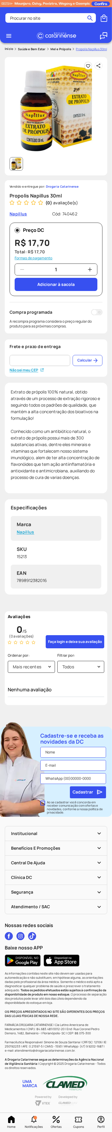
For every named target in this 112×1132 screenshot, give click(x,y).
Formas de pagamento (34, 258)
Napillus (25, 532)
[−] (22, 269)
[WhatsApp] (103, 35)
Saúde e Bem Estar (31, 49)
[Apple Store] (61, 960)
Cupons (78, 1127)
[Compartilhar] (98, 66)
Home (11, 1127)
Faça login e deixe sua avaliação (75, 641)
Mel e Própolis (60, 49)
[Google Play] (23, 960)
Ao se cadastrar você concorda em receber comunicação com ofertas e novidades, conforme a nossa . (75, 807)
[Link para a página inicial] (9, 49)
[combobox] (50, 18)
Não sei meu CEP (24, 370)
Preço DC (33, 230)
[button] (33, 1122)
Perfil (101, 1127)
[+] (90, 269)
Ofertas (56, 1127)
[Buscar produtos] (90, 18)
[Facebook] (9, 936)
